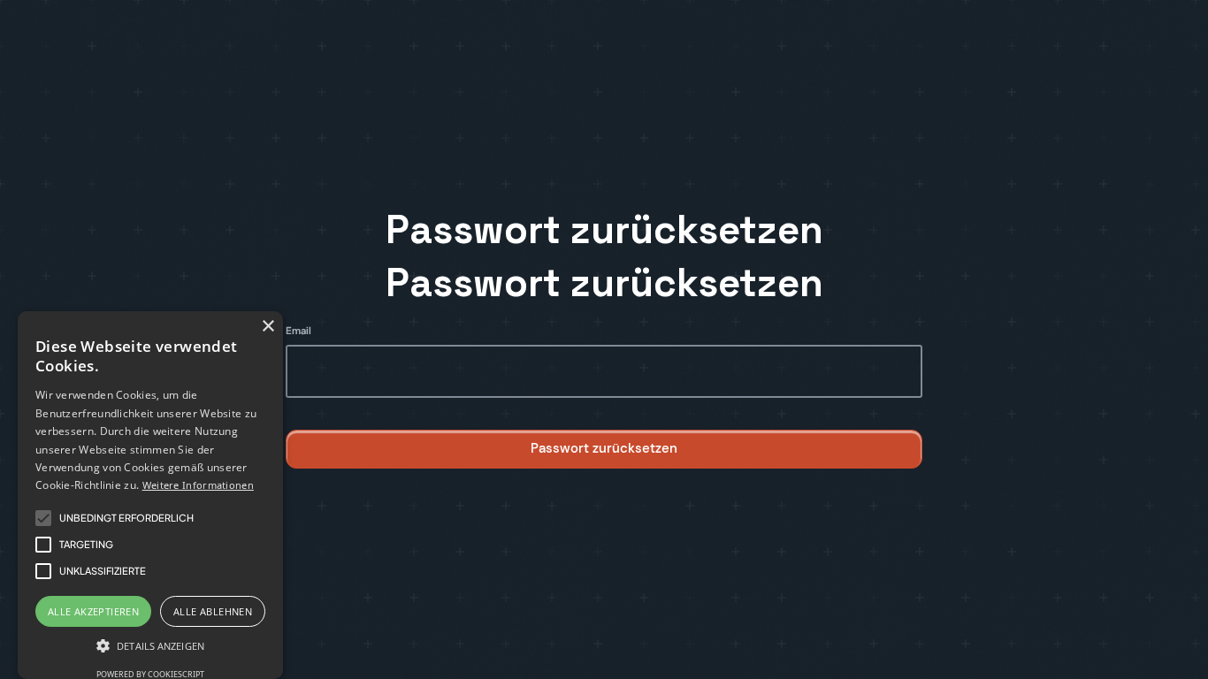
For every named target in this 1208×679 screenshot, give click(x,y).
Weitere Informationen (198, 485)
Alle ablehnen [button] (212, 611)
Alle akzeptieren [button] (93, 611)
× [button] (267, 326)
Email (298, 330)
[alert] (150, 495)
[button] (150, 646)
